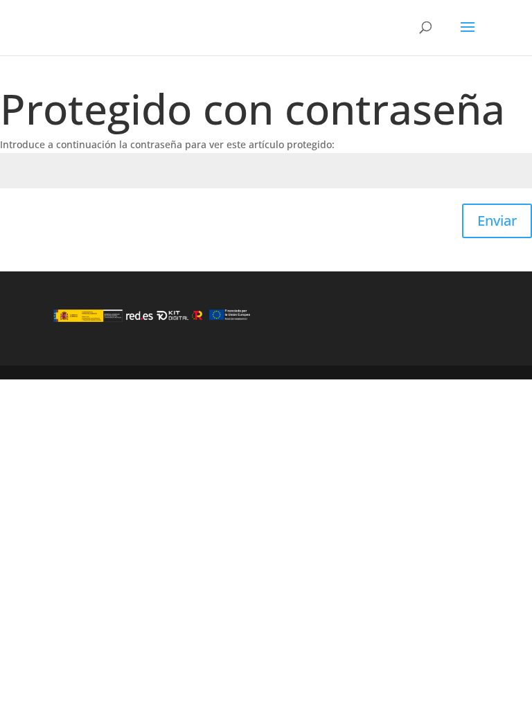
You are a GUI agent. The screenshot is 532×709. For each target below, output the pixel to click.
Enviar (497, 220)
